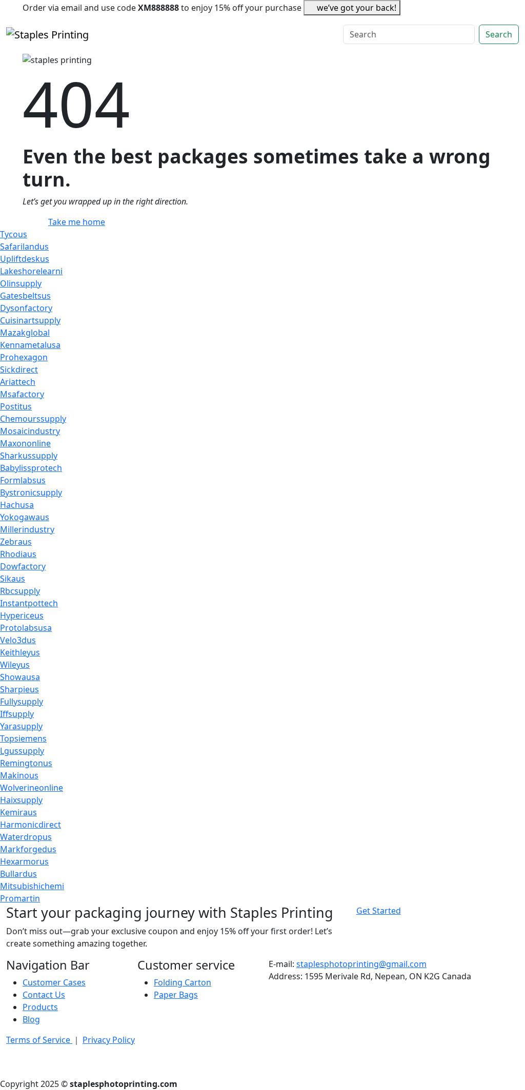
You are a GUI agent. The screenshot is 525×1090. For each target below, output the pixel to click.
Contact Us (44, 994)
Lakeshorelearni (31, 271)
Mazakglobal (25, 332)
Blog (31, 1019)
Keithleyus (20, 652)
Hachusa (17, 504)
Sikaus (12, 578)
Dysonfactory (26, 308)
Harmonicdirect (30, 824)
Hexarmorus (24, 861)
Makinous (19, 775)
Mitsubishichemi (32, 886)
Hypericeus (22, 615)
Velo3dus (18, 640)
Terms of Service (39, 1039)
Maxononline (25, 443)
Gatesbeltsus (25, 295)
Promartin (20, 898)
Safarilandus (24, 246)
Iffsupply (17, 713)
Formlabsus (23, 480)
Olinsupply (21, 283)
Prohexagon (24, 357)
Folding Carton (182, 982)
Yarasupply (21, 726)
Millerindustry (27, 529)
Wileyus (15, 664)
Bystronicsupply (31, 492)
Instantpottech (29, 603)
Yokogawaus (24, 517)
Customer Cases (54, 982)
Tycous (13, 234)
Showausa (20, 677)
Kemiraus (18, 812)
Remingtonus (26, 763)
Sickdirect (19, 369)
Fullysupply (21, 701)
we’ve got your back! (356, 7)
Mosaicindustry (30, 431)
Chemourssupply (33, 418)
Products (40, 1007)
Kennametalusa (30, 345)
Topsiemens (23, 738)
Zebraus (16, 541)
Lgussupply (22, 750)
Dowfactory (23, 566)
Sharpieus (19, 689)
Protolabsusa (26, 627)
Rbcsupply (20, 591)
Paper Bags (176, 994)
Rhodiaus (18, 554)
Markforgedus (28, 849)
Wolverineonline (31, 787)
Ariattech (17, 381)
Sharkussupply (28, 455)
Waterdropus (26, 836)
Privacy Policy (109, 1039)
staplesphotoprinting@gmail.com (361, 964)
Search (499, 34)
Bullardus (18, 873)
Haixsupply (21, 800)
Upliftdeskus (24, 258)
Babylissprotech (31, 468)
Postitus (16, 406)
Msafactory (22, 394)
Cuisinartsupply (30, 320)
